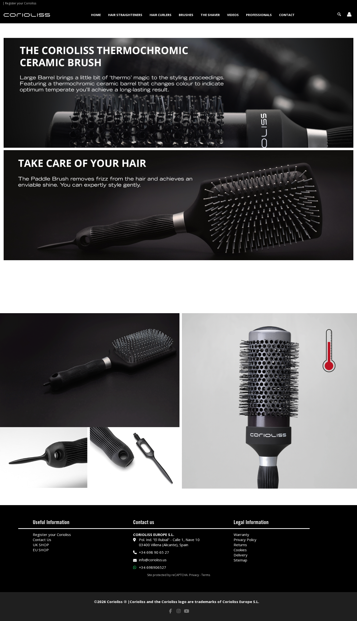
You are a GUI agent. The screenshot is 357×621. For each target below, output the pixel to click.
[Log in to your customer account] (349, 15)
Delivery (240, 554)
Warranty (241, 534)
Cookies (240, 549)
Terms (205, 575)
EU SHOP (41, 549)
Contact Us (42, 539)
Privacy (194, 575)
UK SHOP (41, 544)
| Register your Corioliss (19, 3)
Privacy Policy (245, 539)
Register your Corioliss (52, 534)
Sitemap (240, 560)
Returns (240, 544)
